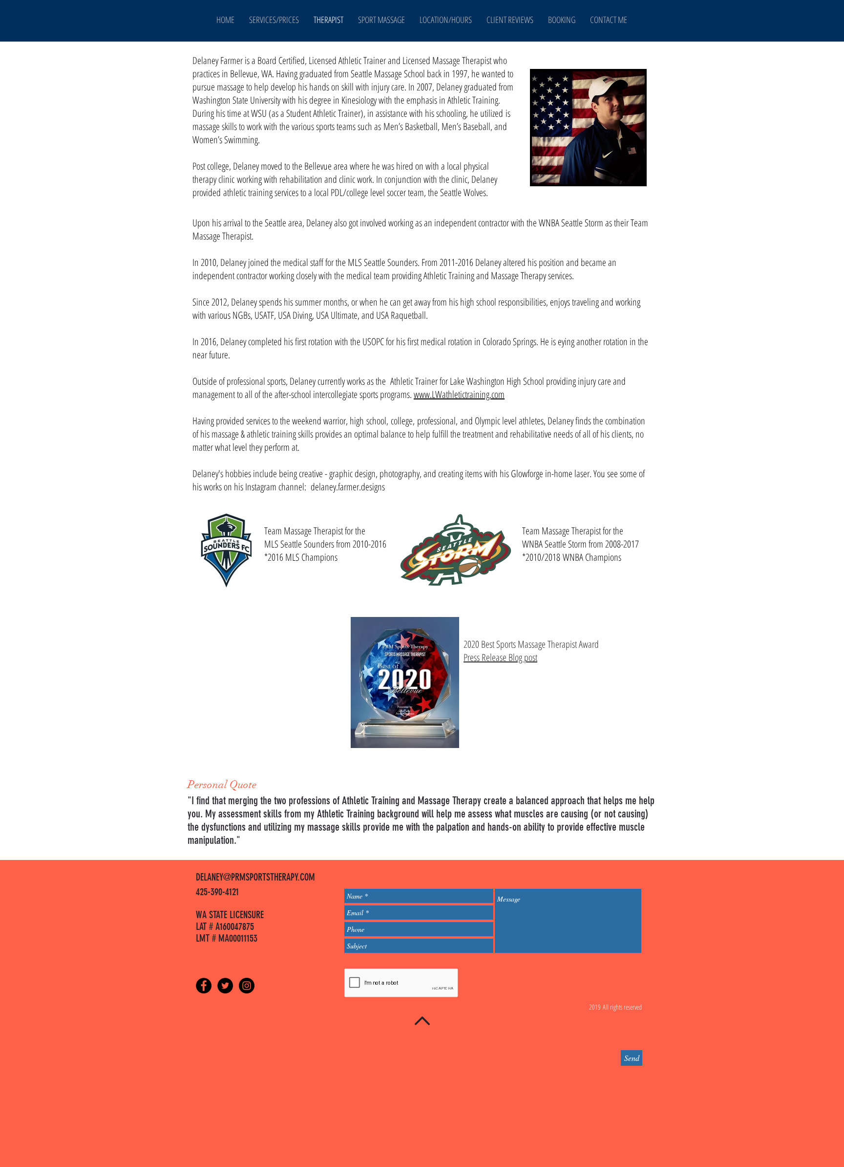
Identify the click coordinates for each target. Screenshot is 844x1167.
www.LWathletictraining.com (459, 394)
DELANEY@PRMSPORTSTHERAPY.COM (255, 877)
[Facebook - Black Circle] (203, 985)
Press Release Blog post (500, 657)
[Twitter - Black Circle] (225, 985)
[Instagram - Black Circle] (246, 985)
